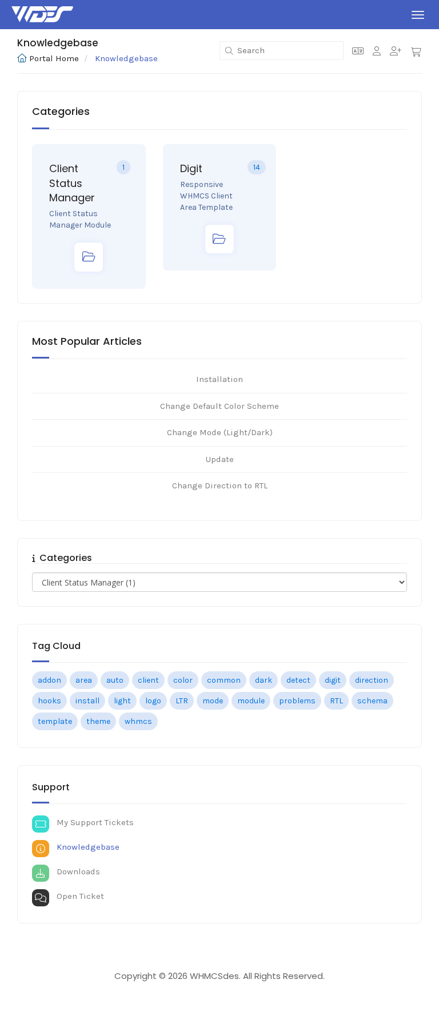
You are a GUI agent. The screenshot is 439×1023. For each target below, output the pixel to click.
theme (98, 721)
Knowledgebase (85, 847)
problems (297, 701)
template (55, 721)
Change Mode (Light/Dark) (220, 432)
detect (298, 680)
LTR (181, 701)
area (83, 680)
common (224, 680)
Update (220, 459)
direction (371, 680)
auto (114, 680)
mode (212, 701)
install (87, 701)
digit (333, 680)
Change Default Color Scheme (219, 406)
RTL (336, 701)
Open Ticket (78, 896)
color (183, 680)
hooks (49, 701)
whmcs (138, 721)
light (122, 701)
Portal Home (54, 58)
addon (49, 680)
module (251, 701)
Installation (219, 379)
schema (372, 701)
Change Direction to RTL (220, 485)
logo (153, 701)
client (148, 680)
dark (263, 680)
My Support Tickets (93, 822)
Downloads (76, 871)
